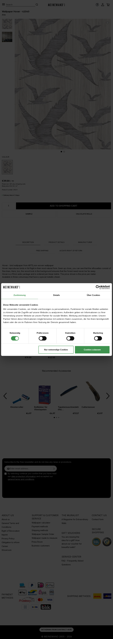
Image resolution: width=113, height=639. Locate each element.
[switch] (43, 338)
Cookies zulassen (92, 349)
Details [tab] (56, 295)
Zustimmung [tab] (20, 295)
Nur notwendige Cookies (56, 349)
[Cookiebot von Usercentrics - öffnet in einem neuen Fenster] (98, 287)
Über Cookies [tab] (93, 295)
